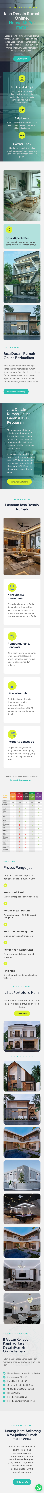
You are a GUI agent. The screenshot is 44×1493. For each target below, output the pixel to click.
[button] (6, 1036)
